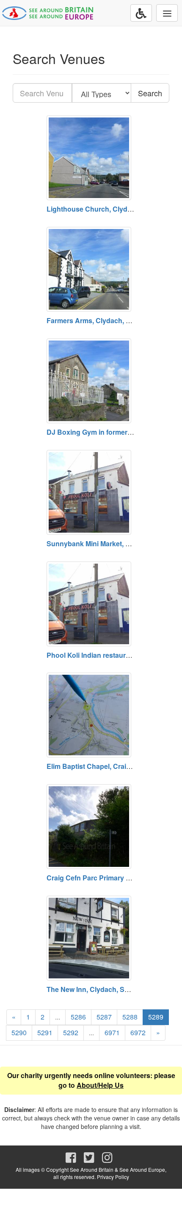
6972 (138, 1032)
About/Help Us (100, 1085)
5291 (44, 1032)
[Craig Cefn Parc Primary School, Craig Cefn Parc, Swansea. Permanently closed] (91, 826)
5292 (70, 1032)
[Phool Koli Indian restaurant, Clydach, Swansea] (91, 604)
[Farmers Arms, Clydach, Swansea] (91, 269)
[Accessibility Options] (141, 13)
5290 (19, 1032)
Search (150, 92)
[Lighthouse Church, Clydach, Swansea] (91, 157)
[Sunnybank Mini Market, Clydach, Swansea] (91, 492)
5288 (130, 1017)
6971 (112, 1032)
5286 (78, 1017)
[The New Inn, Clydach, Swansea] (91, 938)
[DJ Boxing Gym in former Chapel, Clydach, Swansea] (91, 380)
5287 (104, 1017)
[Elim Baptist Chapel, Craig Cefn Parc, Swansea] (91, 715)
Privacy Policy (113, 1176)
